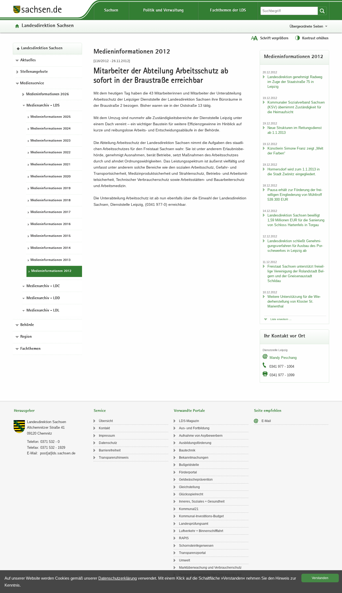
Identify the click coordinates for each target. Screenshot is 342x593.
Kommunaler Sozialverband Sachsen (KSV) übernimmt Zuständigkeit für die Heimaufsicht (296, 107)
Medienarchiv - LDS (43, 105)
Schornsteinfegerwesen (196, 546)
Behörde (27, 325)
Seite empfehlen (267, 411)
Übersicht (106, 421)
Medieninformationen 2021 (50, 164)
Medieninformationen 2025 (50, 117)
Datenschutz (108, 443)
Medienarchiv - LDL (42, 310)
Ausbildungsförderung (195, 443)
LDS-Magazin (189, 421)
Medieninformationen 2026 (47, 94)
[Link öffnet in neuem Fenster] (37, 13)
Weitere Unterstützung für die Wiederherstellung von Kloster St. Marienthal (294, 301)
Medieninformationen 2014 (50, 248)
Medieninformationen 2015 (50, 236)
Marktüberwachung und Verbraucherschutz (210, 567)
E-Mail (266, 421)
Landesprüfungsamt (193, 524)
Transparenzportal (192, 553)
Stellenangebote (34, 72)
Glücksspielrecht (191, 494)
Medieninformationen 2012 (51, 271)
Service (100, 411)
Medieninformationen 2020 (50, 176)
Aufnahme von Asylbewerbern (201, 436)
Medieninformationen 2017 (50, 212)
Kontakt (104, 428)
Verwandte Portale (189, 411)
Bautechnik (187, 450)
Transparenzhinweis (114, 457)
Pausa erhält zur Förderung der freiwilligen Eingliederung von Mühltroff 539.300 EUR (294, 195)
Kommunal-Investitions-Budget (201, 516)
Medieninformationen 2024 (50, 129)
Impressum (107, 436)
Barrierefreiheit (110, 450)
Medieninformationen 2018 (50, 200)
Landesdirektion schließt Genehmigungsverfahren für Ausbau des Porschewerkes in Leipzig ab (295, 246)
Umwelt (184, 560)
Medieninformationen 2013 (50, 260)
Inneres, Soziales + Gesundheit (201, 501)
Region (26, 337)
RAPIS (184, 538)
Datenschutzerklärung (117, 578)
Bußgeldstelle (189, 465)
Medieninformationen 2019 (50, 188)
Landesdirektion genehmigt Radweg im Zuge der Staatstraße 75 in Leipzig (294, 82)
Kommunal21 (189, 509)
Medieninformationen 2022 (50, 152)
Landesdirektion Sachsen (48, 26)
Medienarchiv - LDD (43, 298)
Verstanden (320, 578)
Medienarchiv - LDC (43, 286)
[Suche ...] (322, 11)
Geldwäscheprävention (196, 479)
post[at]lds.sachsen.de (57, 453)
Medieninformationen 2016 (50, 224)
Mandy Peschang (283, 358)
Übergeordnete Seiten (306, 26)
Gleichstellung (189, 487)
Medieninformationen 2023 (50, 140)
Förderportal (188, 472)
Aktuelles (28, 60)
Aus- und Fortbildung (194, 428)
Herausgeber (24, 411)
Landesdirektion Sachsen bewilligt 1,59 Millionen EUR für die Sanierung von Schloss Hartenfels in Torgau (295, 220)
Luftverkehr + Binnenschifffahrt (201, 531)
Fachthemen (30, 349)
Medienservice (32, 83)
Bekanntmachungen (193, 457)
